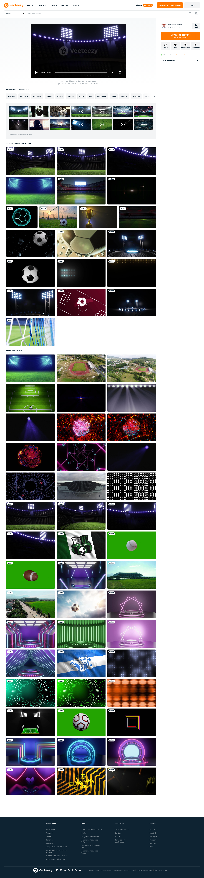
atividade (24, 96)
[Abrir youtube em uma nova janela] (80, 870)
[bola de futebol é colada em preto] (22, 217)
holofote (136, 96)
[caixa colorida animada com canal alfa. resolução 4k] (131, 722)
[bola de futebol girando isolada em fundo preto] (30, 273)
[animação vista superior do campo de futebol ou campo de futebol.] (131, 190)
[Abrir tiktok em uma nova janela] (72, 870)
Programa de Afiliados (90, 836)
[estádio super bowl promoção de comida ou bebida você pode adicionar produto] (30, 722)
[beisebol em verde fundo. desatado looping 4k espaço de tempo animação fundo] (131, 545)
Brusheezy (50, 829)
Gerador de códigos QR (55, 859)
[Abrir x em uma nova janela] (76, 870)
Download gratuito (181, 35)
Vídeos (52, 5)
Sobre (117, 836)
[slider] (81, 72)
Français (152, 843)
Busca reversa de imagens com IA (56, 851)
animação (37, 96)
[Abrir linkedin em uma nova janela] (65, 870)
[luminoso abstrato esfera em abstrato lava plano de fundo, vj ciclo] (81, 427)
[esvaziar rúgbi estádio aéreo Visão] (81, 368)
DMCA (83, 833)
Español (152, 833)
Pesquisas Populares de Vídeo (90, 852)
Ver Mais (143, 124)
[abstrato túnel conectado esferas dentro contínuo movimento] (81, 457)
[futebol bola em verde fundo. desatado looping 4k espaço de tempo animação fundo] (81, 722)
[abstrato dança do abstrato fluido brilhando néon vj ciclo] (30, 457)
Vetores (30, 5)
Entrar (192, 5)
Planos (139, 5)
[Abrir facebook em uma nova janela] (57, 870)
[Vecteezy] (13, 5)
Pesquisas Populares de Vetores (90, 841)
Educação (50, 843)
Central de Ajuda (121, 829)
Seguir (196, 27)
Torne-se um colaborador (120, 841)
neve (114, 96)
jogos (81, 96)
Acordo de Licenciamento (91, 829)
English (152, 829)
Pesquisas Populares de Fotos (90, 846)
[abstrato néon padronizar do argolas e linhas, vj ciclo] (30, 486)
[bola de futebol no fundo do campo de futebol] (58, 217)
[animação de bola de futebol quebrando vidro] (30, 243)
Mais (75, 5)
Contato (118, 833)
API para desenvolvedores (56, 847)
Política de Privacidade (144, 870)
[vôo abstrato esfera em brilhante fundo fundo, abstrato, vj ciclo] (131, 427)
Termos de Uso (129, 870)
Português (153, 836)
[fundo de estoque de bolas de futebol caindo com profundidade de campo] (81, 243)
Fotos (41, 5)
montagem (101, 96)
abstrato (11, 96)
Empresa (49, 840)
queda (60, 96)
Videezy (49, 836)
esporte (124, 96)
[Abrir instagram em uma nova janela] (61, 870)
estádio (148, 96)
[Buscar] (190, 13)
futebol (71, 96)
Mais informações (169, 60)
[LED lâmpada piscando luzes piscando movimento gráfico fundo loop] (131, 273)
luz (90, 96)
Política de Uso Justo (161, 870)
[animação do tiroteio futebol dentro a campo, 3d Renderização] (30, 398)
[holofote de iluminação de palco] (81, 273)
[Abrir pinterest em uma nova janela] (69, 870)
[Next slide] (152, 96)
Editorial (64, 5)
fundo (49, 96)
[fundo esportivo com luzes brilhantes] (131, 243)
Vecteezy (49, 833)
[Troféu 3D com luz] (98, 217)
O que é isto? (180, 55)
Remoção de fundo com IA (56, 856)
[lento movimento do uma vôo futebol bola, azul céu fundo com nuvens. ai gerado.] (81, 604)
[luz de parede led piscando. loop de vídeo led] (30, 693)
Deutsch (152, 840)
